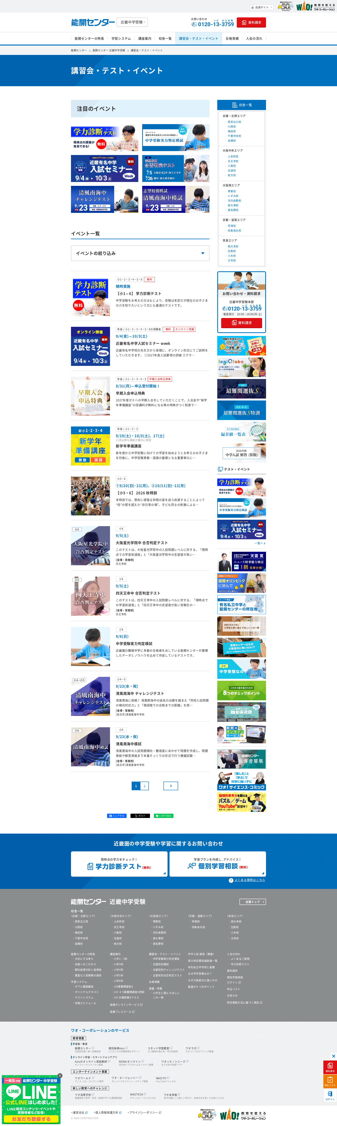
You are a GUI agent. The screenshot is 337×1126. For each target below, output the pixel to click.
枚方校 (232, 175)
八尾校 (232, 166)
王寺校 (232, 260)
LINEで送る (165, 816)
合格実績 (232, 38)
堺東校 (232, 191)
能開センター (79, 50)
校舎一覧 (165, 38)
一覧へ (259, 543)
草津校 (232, 226)
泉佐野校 (233, 210)
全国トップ (253, 901)
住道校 (232, 170)
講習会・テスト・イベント (198, 38)
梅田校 (232, 131)
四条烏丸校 (234, 230)
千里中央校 (234, 136)
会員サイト (262, 7)
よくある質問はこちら (250, 880)
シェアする (118, 816)
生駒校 (232, 251)
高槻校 (232, 140)
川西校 (232, 126)
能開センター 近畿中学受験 (109, 50)
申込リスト (330, 1085)
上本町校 (233, 156)
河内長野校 (234, 200)
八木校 (232, 255)
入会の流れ (254, 38)
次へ (170, 786)
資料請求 (330, 1071)
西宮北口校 (234, 122)
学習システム (121, 38)
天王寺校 (233, 161)
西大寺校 (233, 246)
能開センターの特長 (89, 38)
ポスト (141, 816)
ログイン (330, 1099)
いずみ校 (233, 196)
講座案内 (144, 38)
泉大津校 (233, 205)
